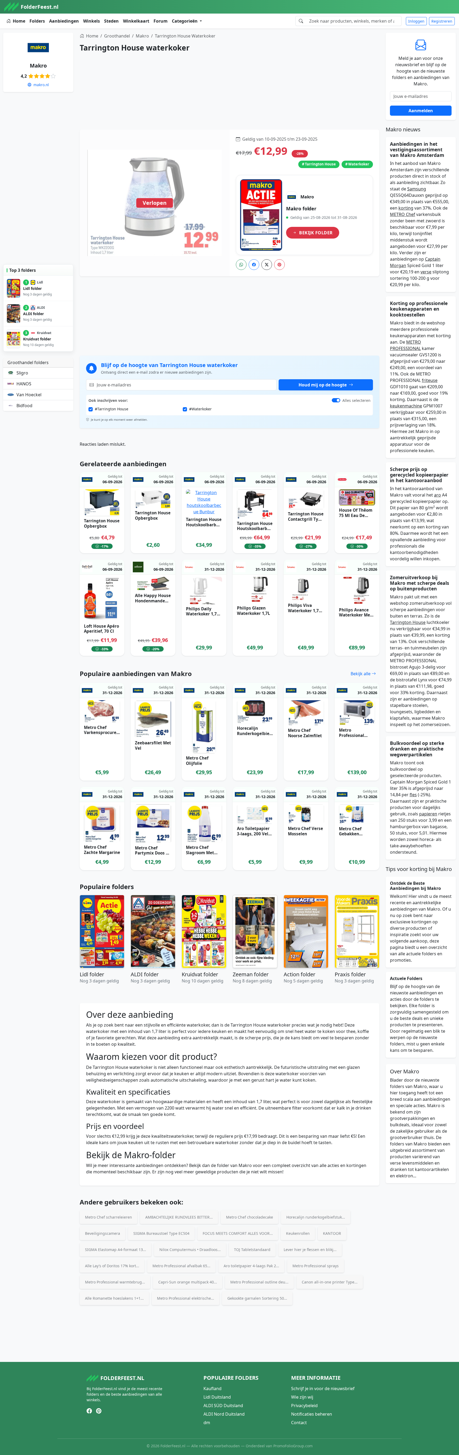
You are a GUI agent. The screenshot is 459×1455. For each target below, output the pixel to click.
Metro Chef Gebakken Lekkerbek (350, 834)
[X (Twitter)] (266, 264)
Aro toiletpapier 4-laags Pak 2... (251, 1265)
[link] (304, 215)
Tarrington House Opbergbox (102, 523)
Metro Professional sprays (315, 1265)
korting (405, 208)
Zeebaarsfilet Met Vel (153, 745)
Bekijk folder (315, 233)
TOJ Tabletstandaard (252, 1249)
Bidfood (24, 405)
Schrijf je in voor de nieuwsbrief (323, 1388)
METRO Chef (402, 214)
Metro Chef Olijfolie (197, 760)
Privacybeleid (304, 1405)
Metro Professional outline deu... (259, 1282)
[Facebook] (254, 264)
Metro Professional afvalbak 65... (181, 1265)
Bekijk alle (361, 674)
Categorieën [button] (185, 21)
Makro (38, 65)
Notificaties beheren (311, 1414)
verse (425, 272)
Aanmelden (421, 111)
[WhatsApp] (241, 264)
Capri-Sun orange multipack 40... (187, 1282)
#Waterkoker (200, 408)
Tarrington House (408, 622)
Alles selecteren (356, 400)
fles (413, 795)
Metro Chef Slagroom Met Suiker (200, 853)
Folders (37, 21)
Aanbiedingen (64, 21)
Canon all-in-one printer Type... (330, 1282)
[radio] (30, 76)
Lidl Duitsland (217, 1397)
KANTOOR (332, 1233)
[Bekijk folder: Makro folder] (261, 215)
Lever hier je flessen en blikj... (310, 1249)
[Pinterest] (279, 264)
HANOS (23, 384)
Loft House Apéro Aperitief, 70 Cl (101, 628)
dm (206, 1422)
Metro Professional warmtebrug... (115, 1282)
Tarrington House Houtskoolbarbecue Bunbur (204, 525)
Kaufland (212, 1388)
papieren (428, 814)
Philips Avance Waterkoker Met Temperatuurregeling (357, 617)
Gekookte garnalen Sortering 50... (257, 1298)
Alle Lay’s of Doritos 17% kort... (112, 1265)
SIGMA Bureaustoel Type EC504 (161, 1233)
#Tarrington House (111, 408)
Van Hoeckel (28, 395)
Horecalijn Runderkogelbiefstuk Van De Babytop (255, 736)
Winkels (91, 21)
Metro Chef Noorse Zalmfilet (305, 733)
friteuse (429, 380)
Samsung (416, 189)
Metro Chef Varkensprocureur (101, 733)
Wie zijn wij (302, 1397)
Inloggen (416, 21)
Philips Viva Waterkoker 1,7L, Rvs (305, 611)
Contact (299, 1422)
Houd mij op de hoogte (323, 385)
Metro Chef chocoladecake (249, 1217)
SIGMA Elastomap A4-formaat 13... (115, 1249)
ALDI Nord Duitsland (224, 1414)
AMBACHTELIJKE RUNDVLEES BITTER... (179, 1217)
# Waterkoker (357, 164)
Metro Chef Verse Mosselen (305, 831)
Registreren (441, 21)
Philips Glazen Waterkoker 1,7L (253, 610)
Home (19, 21)
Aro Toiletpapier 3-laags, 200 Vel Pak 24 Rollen (253, 834)
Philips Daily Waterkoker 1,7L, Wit (203, 614)
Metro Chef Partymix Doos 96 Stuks (153, 853)
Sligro (22, 373)
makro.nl (40, 84)
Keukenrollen (298, 1233)
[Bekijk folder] (154, 203)
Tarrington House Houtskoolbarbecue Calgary (255, 529)
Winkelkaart (136, 21)
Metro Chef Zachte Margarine (102, 849)
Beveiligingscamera (102, 1233)
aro (437, 495)
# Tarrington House (319, 164)
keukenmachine (406, 406)
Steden (111, 21)
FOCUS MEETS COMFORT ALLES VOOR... (238, 1233)
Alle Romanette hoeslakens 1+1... (114, 1298)
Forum (161, 21)
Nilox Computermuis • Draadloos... (190, 1249)
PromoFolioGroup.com (293, 1445)
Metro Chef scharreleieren (108, 1217)
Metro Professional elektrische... (185, 1298)
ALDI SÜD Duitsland (223, 1405)
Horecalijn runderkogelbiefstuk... (315, 1217)
